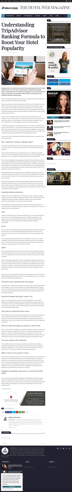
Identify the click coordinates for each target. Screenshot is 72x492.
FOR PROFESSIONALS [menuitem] (28, 15)
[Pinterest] (16, 412)
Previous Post (4, 443)
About (6, 1)
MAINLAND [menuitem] (37, 15)
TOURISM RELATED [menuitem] (10, 15)
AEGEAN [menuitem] (44, 15)
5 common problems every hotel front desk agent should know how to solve (61, 121)
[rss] (14, 427)
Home (2, 1)
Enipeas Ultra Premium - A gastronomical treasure (58, 181)
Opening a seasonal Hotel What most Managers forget (61, 133)
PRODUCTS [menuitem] (19, 15)
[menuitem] (3, 16)
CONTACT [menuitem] (57, 15)
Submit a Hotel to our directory (25, 1)
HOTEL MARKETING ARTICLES (11, 20)
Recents (64, 117)
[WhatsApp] (20, 412)
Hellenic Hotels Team (14, 417)
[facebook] (9, 427)
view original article (6, 388)
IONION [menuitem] (50, 15)
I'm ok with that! (12, 486)
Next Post (43, 443)
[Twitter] (13, 412)
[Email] (23, 412)
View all (43, 432)
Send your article (16, 1)
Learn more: (4, 484)
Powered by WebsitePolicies (7, 488)
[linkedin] (11, 427)
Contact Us (10, 1)
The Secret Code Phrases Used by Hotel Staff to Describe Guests (62, 127)
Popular (53, 117)
